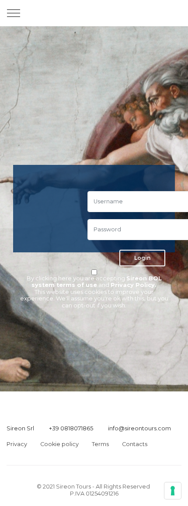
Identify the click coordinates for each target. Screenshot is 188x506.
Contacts (134, 444)
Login (142, 258)
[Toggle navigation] (14, 13)
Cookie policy (59, 444)
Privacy (17, 444)
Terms (100, 444)
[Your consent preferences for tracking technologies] (172, 490)
